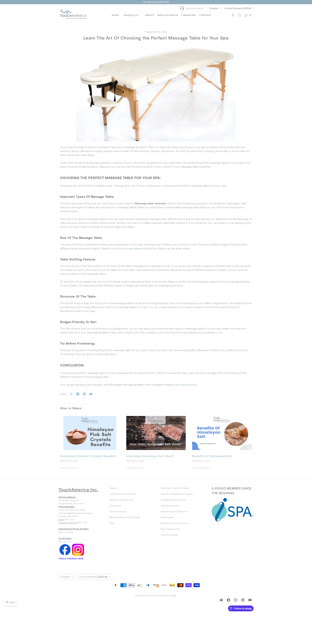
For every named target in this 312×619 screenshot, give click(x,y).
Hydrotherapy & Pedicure (174, 511)
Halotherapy (167, 517)
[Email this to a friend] (92, 394)
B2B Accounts (167, 15)
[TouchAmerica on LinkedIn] (242, 600)
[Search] (239, 15)
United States (238, 8)
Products (131, 15)
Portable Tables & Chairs (173, 499)
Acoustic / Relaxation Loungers (177, 494)
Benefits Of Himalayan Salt (212, 456)
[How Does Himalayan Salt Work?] (156, 433)
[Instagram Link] (78, 555)
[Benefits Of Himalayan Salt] (222, 433)
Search (113, 488)
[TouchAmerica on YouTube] (250, 600)
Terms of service (118, 511)
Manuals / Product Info (121, 499)
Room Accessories (170, 529)
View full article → (70, 467)
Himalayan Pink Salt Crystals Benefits (88, 456)
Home (115, 15)
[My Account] (233, 15)
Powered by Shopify (167, 595)
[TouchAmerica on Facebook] (228, 600)
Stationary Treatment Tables (175, 488)
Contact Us (115, 505)
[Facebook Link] (65, 555)
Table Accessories (170, 505)
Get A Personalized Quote (123, 494)
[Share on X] (73, 394)
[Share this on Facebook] (79, 394)
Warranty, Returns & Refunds (125, 517)
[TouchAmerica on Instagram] (235, 600)
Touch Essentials (169, 534)
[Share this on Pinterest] (86, 394)
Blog (112, 523)
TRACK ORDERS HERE (71, 558)
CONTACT (205, 15)
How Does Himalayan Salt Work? (150, 456)
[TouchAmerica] (73, 14)
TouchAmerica (150, 595)
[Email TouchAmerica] (221, 600)
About (149, 15)
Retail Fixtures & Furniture (174, 523)
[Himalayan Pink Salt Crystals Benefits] (90, 433)
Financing (188, 15)
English (213, 8)
